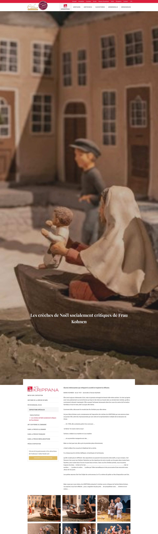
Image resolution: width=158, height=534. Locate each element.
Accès (94, 1)
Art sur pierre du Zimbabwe (37, 424)
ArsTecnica (88, 7)
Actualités (81, 1)
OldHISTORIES (100, 7)
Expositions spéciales (37, 410)
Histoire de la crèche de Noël (38, 400)
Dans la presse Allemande (37, 429)
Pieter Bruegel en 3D (35, 405)
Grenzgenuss (126, 7)
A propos (88, 1)
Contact (125, 1)
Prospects (118, 1)
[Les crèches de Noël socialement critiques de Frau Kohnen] (44, 508)
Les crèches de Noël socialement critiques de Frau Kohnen (42, 419)
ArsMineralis (113, 7)
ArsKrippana (65, 9)
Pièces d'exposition (34, 444)
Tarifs (112, 1)
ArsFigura (76, 7)
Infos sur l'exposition (35, 395)
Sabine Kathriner (35, 415)
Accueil (74, 1)
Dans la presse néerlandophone (39, 439)
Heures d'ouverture (103, 1)
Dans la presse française (36, 434)
